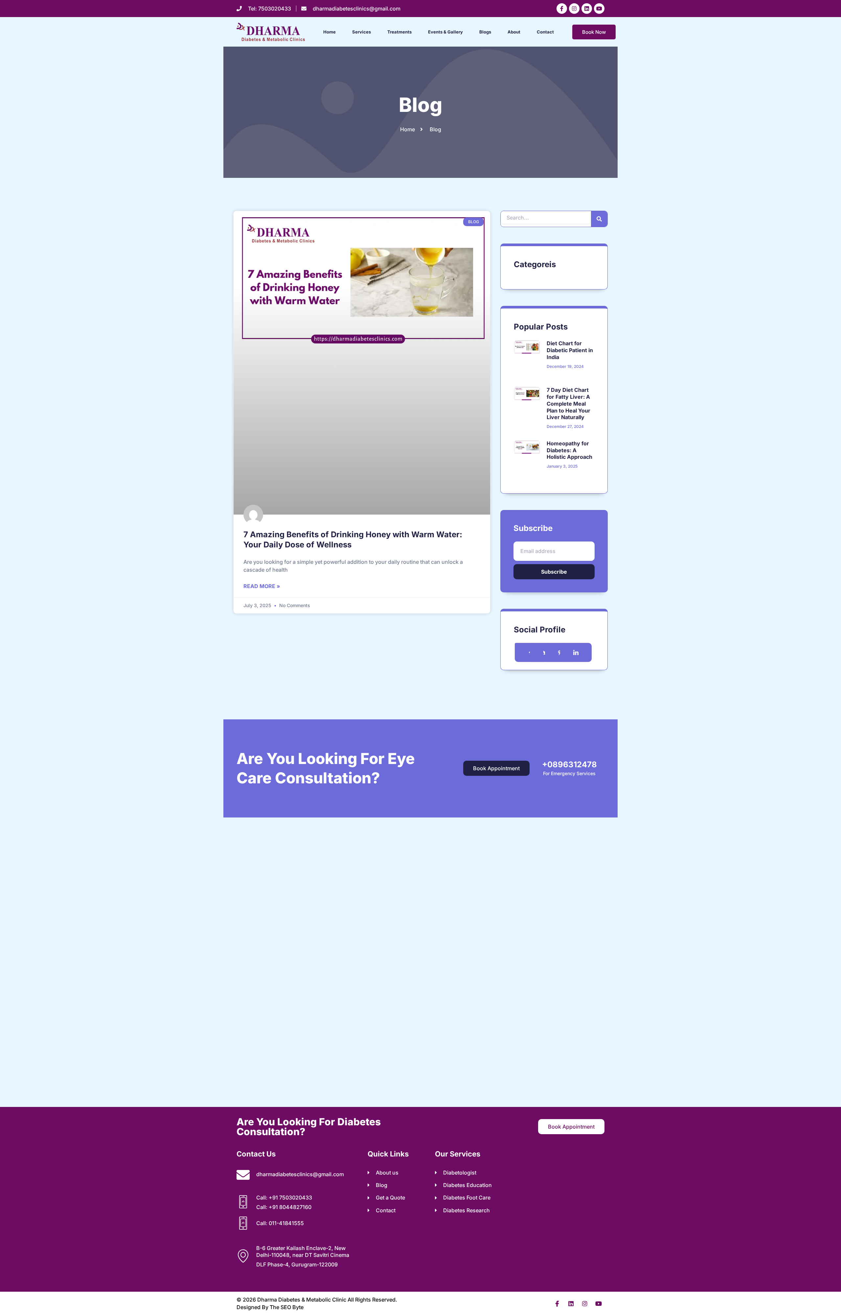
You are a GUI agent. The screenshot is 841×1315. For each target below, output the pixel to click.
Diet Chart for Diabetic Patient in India (570, 350)
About (514, 31)
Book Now (594, 32)
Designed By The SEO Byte (270, 1307)
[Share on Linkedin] (576, 652)
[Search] (599, 219)
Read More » (261, 586)
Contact (545, 31)
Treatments (399, 31)
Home (329, 31)
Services (361, 31)
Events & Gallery (445, 31)
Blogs (485, 31)
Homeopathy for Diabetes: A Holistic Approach (569, 450)
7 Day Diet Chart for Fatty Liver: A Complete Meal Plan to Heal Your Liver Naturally (568, 403)
